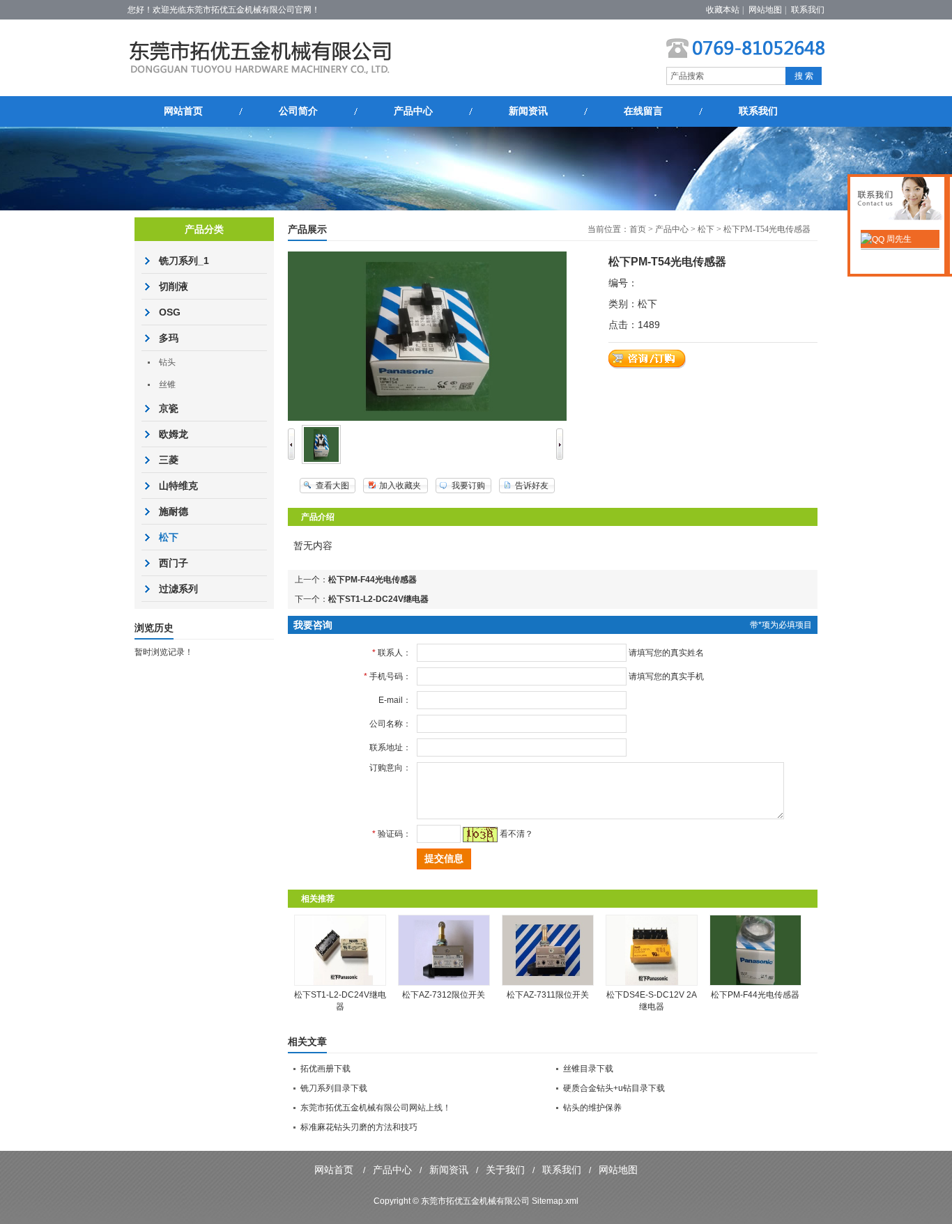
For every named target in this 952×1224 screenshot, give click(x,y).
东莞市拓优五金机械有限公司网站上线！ (375, 1108)
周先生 (898, 239)
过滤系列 (178, 588)
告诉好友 (531, 485)
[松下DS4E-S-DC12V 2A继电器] (652, 983)
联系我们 (807, 10)
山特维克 (178, 485)
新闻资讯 (528, 111)
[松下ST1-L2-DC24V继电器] (340, 983)
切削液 (173, 286)
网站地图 (765, 10)
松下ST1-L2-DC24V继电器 (378, 599)
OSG (170, 312)
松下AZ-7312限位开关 (443, 995)
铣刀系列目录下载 (333, 1088)
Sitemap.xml (555, 1201)
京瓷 (168, 408)
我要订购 (468, 485)
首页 (637, 229)
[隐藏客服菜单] (899, 200)
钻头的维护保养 (592, 1108)
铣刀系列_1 (184, 260)
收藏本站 (722, 10)
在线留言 (643, 111)
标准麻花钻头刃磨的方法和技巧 (358, 1127)
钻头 (167, 362)
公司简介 (298, 111)
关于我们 (505, 1169)
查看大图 (332, 485)
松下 (706, 229)
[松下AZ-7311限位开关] (548, 983)
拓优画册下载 (325, 1069)
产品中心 (413, 111)
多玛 (168, 337)
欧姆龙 (173, 434)
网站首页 (183, 111)
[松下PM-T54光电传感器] (321, 461)
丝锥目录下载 (588, 1069)
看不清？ (516, 834)
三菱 (168, 459)
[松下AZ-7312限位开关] (444, 983)
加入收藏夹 (400, 485)
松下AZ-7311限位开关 (548, 995)
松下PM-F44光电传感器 (372, 579)
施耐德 (173, 511)
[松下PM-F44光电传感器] (755, 983)
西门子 (173, 562)
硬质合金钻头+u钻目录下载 (614, 1088)
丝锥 (167, 384)
